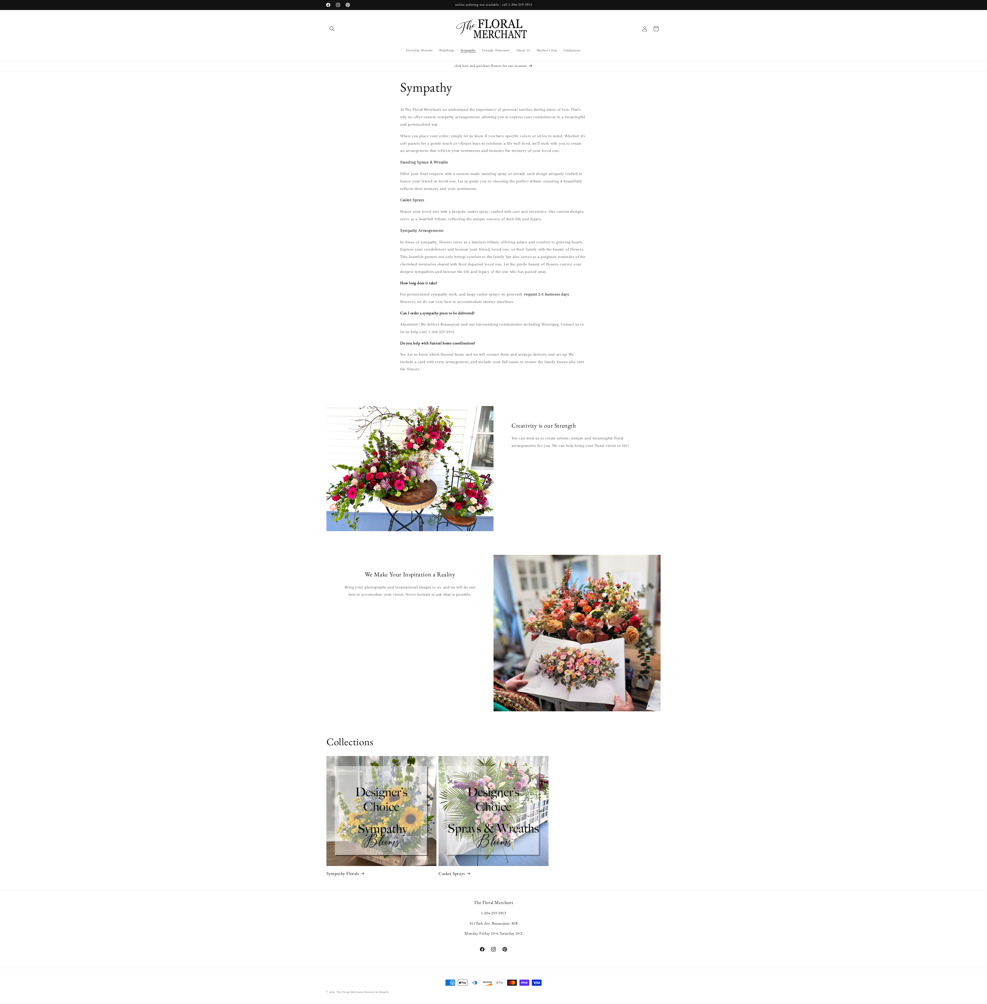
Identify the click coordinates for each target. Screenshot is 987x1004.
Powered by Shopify (376, 992)
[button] (332, 28)
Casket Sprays (451, 873)
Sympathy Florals (342, 873)
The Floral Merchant (350, 992)
